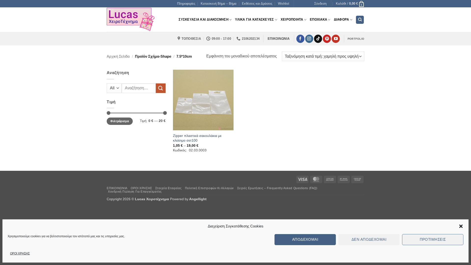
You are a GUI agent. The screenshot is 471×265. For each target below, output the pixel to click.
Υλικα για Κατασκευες (254, 19)
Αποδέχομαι (305, 239)
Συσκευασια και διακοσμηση (203, 19)
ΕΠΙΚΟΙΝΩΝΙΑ (117, 188)
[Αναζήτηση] (360, 20)
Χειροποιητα (292, 19)
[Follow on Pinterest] (327, 39)
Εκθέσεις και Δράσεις (257, 3)
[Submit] (161, 88)
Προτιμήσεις (433, 239)
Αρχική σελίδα (118, 56)
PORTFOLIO (356, 38)
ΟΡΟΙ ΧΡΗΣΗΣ (20, 253)
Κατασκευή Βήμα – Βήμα (218, 3)
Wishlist (283, 3)
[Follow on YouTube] (336, 39)
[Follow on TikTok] (318, 39)
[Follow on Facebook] (300, 39)
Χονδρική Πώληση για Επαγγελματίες (135, 191)
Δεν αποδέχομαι (369, 239)
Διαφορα (341, 19)
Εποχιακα (318, 19)
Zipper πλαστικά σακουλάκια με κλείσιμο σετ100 (197, 138)
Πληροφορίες (186, 3)
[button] (460, 226)
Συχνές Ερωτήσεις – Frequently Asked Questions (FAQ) (277, 188)
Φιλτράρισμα (119, 121)
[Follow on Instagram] (309, 39)
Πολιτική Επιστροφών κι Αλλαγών (209, 188)
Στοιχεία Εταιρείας (168, 188)
